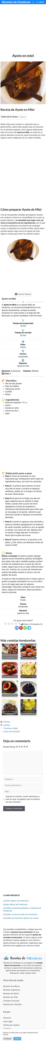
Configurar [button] (7, 1038)
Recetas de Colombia (12, 1004)
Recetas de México (11, 986)
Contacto (7, 1029)
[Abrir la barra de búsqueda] (33, 2)
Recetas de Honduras (16, 2)
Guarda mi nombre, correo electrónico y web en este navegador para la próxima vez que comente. (23, 799)
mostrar (22, 117)
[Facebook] (17, 628)
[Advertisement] (23, 29)
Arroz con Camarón (11, 731)
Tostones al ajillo (10, 728)
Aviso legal (7, 1021)
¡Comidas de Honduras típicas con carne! (21, 918)
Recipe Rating (9, 747)
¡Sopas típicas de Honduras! (15, 904)
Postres (6, 722)
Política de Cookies (11, 1025)
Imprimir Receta (24, 294)
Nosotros (7, 1018)
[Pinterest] (21, 628)
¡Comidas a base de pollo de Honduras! (20, 914)
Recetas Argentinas (11, 990)
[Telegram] (29, 628)
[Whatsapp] (25, 628)
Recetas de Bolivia (11, 993)
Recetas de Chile (10, 997)
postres (6, 725)
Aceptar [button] (17, 1038)
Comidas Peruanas (11, 1001)
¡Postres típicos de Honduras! (16, 901)
